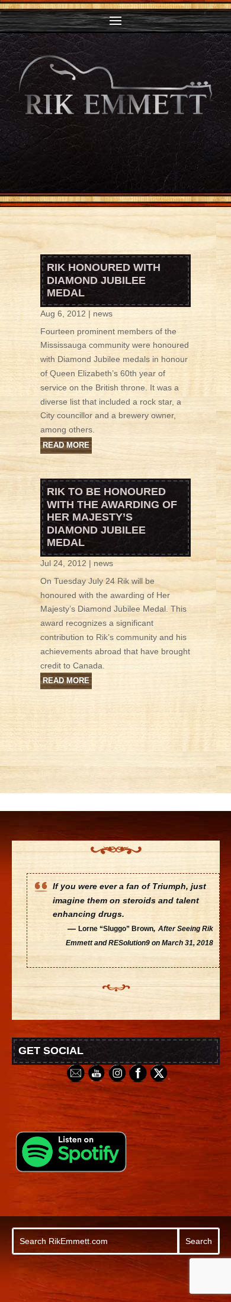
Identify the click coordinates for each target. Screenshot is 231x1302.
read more (66, 445)
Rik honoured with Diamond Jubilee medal (104, 280)
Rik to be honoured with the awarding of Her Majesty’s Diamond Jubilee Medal (112, 517)
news (103, 313)
